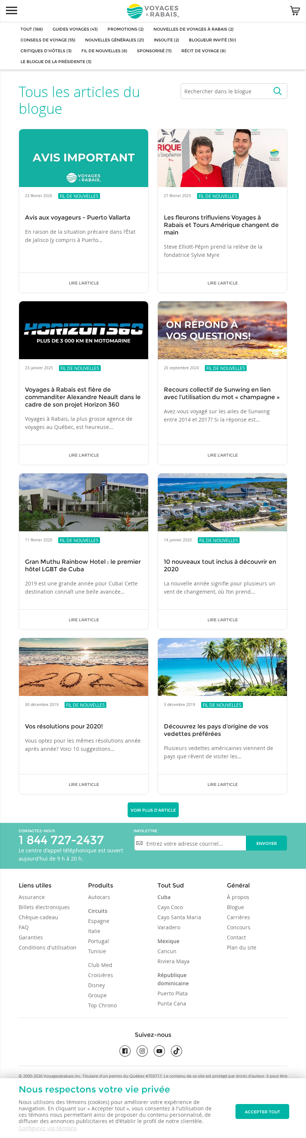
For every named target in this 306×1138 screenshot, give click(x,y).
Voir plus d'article (153, 810)
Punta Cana (171, 1003)
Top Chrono (102, 1005)
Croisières (100, 975)
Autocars (99, 897)
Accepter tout (262, 1111)
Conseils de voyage (48, 40)
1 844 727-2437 (61, 840)
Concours (238, 927)
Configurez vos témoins (48, 1128)
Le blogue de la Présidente (56, 61)
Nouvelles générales (114, 40)
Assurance (32, 897)
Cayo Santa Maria (179, 917)
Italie (94, 931)
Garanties (31, 937)
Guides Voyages (75, 29)
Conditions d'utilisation (47, 947)
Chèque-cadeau (38, 917)
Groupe (97, 995)
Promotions (125, 29)
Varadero (168, 927)
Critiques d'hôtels (46, 50)
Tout (32, 29)
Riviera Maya (173, 961)
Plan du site (241, 947)
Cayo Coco (170, 907)
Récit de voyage (203, 50)
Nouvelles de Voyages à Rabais (193, 29)
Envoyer (266, 843)
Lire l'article (84, 283)
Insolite (166, 40)
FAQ (24, 927)
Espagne (98, 920)
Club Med (100, 964)
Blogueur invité (212, 40)
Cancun (167, 951)
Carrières (238, 917)
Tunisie (97, 951)
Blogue (235, 907)
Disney (96, 985)
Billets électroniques (44, 907)
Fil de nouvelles (104, 50)
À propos (238, 897)
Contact (236, 937)
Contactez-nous (37, 830)
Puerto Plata (172, 993)
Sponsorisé (154, 50)
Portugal (98, 941)
